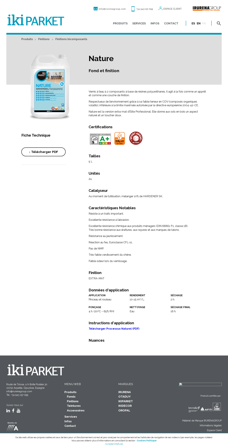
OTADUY (124, 396)
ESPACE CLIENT (172, 9)
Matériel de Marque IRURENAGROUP (202, 420)
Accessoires (75, 410)
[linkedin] (8, 410)
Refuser (119, 444)
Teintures (74, 405)
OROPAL (124, 410)
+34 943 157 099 (144, 9)
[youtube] (18, 410)
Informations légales (211, 425)
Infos (68, 421)
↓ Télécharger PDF (43, 152)
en (199, 23)
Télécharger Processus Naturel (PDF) (114, 328)
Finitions (44, 39)
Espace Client (214, 430)
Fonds (71, 396)
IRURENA (124, 392)
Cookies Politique (147, 440)
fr (204, 23)
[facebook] (13, 410)
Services (70, 416)
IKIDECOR (125, 405)
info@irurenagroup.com (112, 9)
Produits (27, 39)
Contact (70, 425)
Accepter (109, 444)
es (193, 23)
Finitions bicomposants (71, 39)
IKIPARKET (125, 401)
